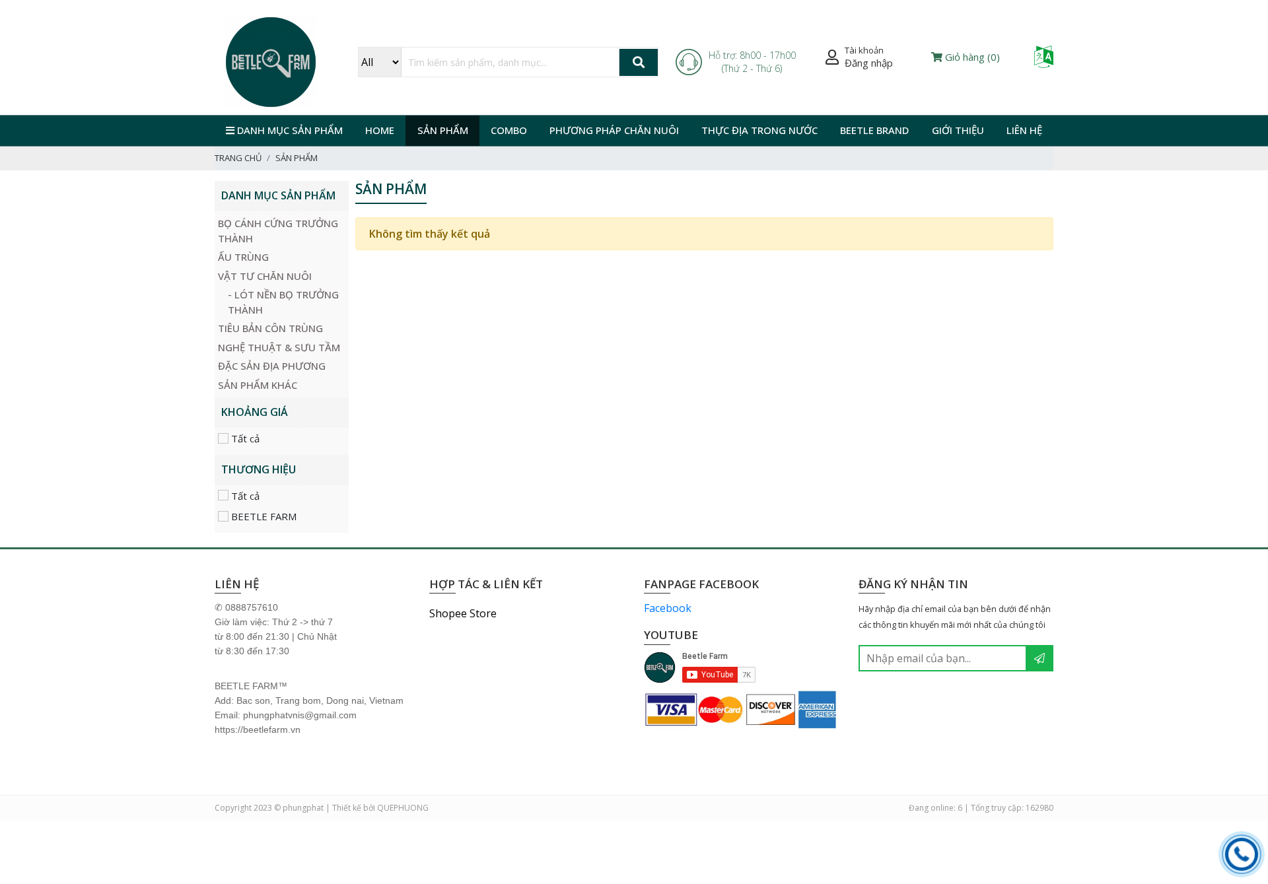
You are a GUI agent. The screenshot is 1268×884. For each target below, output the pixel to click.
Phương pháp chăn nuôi (614, 130)
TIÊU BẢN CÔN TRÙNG (270, 328)
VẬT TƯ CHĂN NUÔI (265, 276)
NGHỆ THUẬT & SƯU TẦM (279, 347)
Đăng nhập (869, 63)
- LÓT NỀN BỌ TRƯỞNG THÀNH (283, 302)
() (972, 56)
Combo (509, 130)
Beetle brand (874, 130)
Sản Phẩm (442, 130)
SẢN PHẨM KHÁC (257, 384)
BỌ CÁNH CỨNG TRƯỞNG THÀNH (278, 231)
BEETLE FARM (263, 516)
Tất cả (244, 438)
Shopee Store (463, 613)
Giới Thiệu (958, 130)
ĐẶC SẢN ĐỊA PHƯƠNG (272, 365)
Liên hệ (1024, 130)
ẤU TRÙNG (243, 256)
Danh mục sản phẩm (288, 130)
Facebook (667, 608)
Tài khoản (864, 50)
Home (379, 130)
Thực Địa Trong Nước (759, 130)
